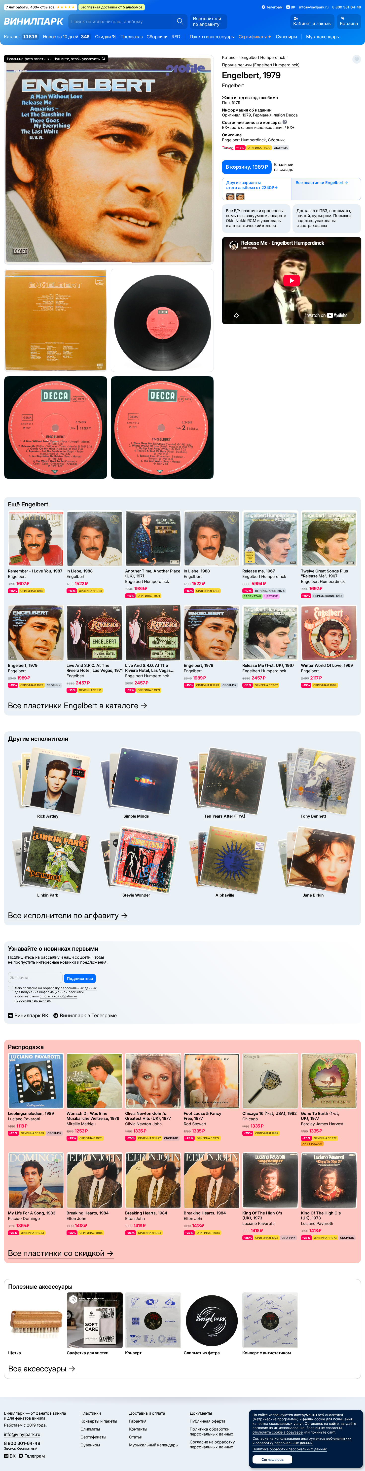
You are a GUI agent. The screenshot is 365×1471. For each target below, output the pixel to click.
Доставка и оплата (147, 1413)
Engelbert (233, 85)
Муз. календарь (322, 36)
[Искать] (178, 21)
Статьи (135, 1436)
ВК (13, 1456)
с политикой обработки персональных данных (46, 998)
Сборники (157, 36)
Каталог (20, 36)
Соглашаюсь (272, 1459)
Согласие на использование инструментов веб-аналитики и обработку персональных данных (302, 1440)
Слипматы (90, 1429)
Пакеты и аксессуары (212, 36)
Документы (201, 1413)
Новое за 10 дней (66, 36)
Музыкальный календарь (153, 1444)
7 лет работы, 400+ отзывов (40, 7)
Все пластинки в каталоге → (78, 705)
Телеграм (35, 1456)
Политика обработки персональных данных (211, 1431)
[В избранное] (356, 59)
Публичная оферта (207, 1421)
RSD (176, 36)
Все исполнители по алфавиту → (68, 915)
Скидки (105, 36)
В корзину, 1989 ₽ (247, 167)
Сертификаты (255, 37)
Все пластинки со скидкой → (61, 1253)
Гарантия (137, 1421)
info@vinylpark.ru (313, 7)
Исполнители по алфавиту (207, 21)
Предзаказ (131, 36)
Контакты (138, 1429)
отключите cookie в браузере (278, 1432)
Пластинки (90, 1413)
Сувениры (286, 36)
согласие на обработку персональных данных (60, 988)
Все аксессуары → (42, 1368)
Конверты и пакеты (98, 1421)
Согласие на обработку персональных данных (212, 1444)
